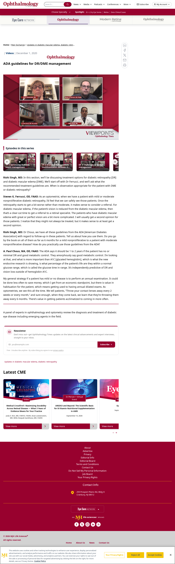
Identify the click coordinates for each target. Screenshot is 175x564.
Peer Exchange (18, 45)
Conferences (113, 4)
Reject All (135, 555)
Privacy (87, 454)
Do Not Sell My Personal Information (87, 470)
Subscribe (104, 344)
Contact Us (87, 467)
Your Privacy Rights (87, 477)
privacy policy (58, 350)
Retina (106, 12)
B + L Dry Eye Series (93, 12)
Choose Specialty (59, 12)
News (91, 542)
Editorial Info (87, 457)
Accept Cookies (155, 555)
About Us (80, 542)
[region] (87, 555)
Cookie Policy (40, 561)
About (87, 447)
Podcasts (98, 4)
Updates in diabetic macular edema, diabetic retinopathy (30, 361)
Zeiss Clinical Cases (118, 12)
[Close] (171, 555)
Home (6, 45)
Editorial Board (87, 460)
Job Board (87, 474)
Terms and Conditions (87, 464)
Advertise (87, 451)
